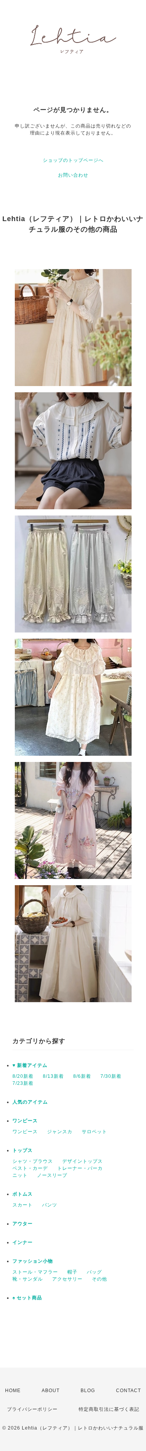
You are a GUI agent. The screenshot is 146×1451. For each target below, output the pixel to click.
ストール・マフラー (35, 1272)
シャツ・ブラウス (32, 1161)
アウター (22, 1223)
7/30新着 (110, 1076)
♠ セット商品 (27, 1297)
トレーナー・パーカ (80, 1168)
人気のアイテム (30, 1102)
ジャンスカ (59, 1131)
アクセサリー (67, 1279)
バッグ (94, 1272)
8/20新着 (22, 1076)
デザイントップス (82, 1161)
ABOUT (51, 1390)
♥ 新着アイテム (29, 1065)
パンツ (49, 1205)
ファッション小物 (32, 1261)
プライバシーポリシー (32, 1409)
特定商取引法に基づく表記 (109, 1409)
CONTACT (128, 1390)
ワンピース (25, 1120)
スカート (22, 1205)
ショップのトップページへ (73, 160)
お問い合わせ (73, 175)
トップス (22, 1150)
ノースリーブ (52, 1175)
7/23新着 (22, 1083)
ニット (20, 1175)
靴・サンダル (27, 1279)
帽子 (72, 1272)
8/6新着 (82, 1076)
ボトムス (22, 1194)
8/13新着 (53, 1076)
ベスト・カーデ (30, 1168)
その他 (99, 1279)
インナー (22, 1242)
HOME (13, 1390)
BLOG (88, 1390)
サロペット (94, 1131)
